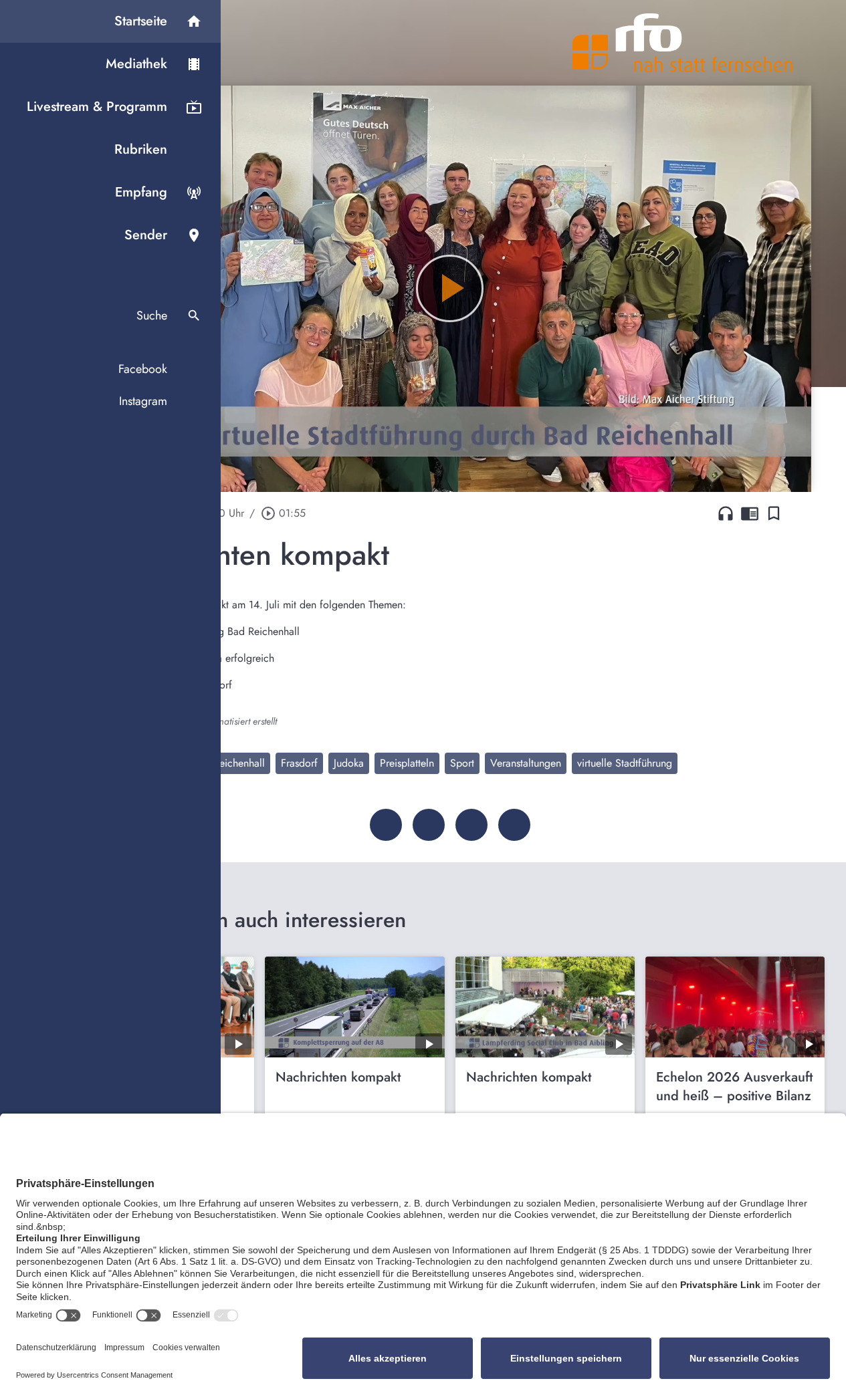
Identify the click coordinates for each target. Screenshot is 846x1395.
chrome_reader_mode (749, 513)
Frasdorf (299, 763)
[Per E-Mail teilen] (514, 825)
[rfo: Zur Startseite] (682, 42)
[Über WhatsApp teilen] (471, 825)
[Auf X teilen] (429, 825)
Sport (462, 763)
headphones (725, 513)
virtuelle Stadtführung (624, 763)
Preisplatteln (407, 763)
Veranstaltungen (525, 763)
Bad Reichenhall (229, 763)
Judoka (349, 763)
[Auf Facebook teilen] (386, 825)
